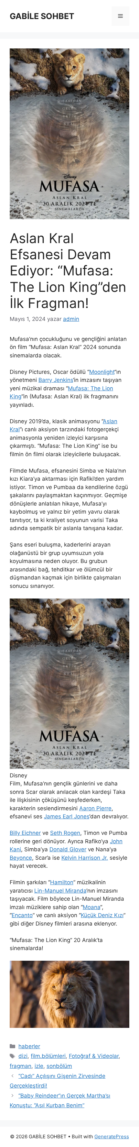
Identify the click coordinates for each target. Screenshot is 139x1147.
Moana (91, 907)
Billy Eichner (25, 833)
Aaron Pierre (95, 808)
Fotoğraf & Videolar (94, 1056)
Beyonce (21, 858)
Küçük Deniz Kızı (102, 915)
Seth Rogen (65, 833)
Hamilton (61, 882)
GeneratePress (111, 1136)
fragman (20, 1066)
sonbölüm (59, 1066)
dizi (22, 1056)
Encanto (22, 915)
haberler (29, 1046)
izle (39, 1066)
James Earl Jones (66, 816)
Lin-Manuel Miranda (60, 890)
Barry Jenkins (55, 380)
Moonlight (101, 372)
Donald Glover (67, 849)
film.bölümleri (48, 1056)
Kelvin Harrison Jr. (84, 858)
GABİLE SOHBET (42, 16)
